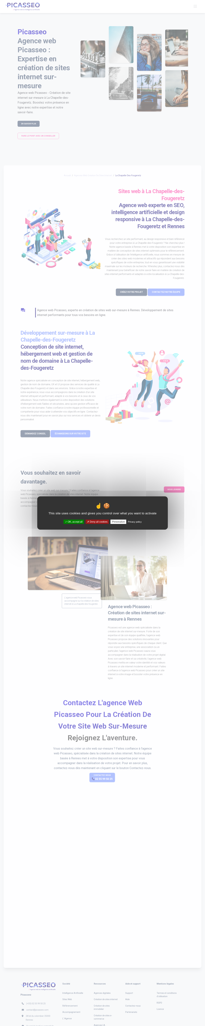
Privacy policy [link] (135, 521)
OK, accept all (75, 521)
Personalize (118, 521)
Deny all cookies (98, 521)
